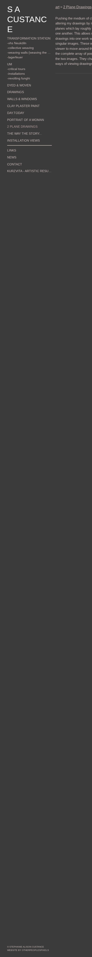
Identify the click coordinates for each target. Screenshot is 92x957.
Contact (13, 154)
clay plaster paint (20, 96)
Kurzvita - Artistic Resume (25, 161)
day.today (14, 103)
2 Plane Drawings (19, 117)
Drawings (14, 82)
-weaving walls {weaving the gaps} (28, 43)
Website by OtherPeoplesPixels (28, 950)
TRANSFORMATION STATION (24, 28)
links (10, 140)
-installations (15, 63)
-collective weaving (19, 38)
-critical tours (15, 59)
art (57, 7)
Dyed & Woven (16, 75)
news (11, 147)
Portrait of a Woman (21, 110)
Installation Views (20, 131)
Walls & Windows (19, 89)
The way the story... (21, 124)
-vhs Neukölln (15, 33)
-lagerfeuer (14, 47)
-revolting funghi (17, 68)
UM (9, 54)
